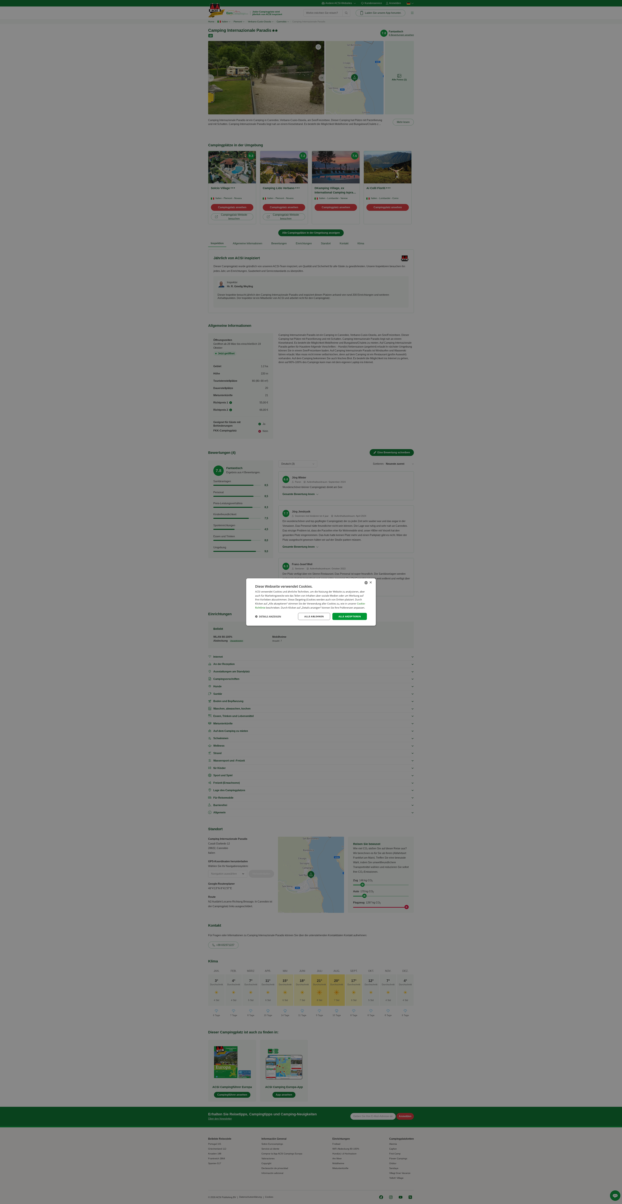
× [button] (370, 582)
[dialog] (311, 602)
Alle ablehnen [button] (314, 616)
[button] (268, 616)
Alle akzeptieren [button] (350, 616)
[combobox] (366, 582)
